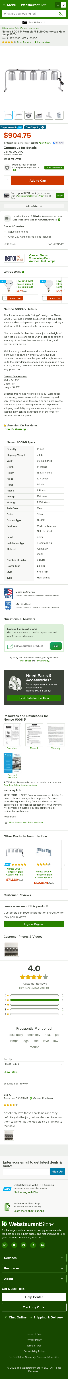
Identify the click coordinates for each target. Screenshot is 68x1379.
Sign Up (57, 1171)
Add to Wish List (34, 206)
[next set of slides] (65, 290)
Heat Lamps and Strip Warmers (36, 822)
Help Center (34, 1297)
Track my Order (34, 1307)
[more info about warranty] (14, 170)
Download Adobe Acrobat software (21, 785)
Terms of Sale (34, 1334)
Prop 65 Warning (15, 429)
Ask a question (42, 42)
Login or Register (34, 924)
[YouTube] (14, 1245)
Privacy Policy (42, 660)
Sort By (8, 1059)
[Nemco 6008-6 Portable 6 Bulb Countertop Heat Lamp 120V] (43, 865)
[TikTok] (33, 1245)
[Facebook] (23, 1245)
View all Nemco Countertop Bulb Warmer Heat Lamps (42, 258)
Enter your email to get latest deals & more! (32, 1164)
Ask (55, 646)
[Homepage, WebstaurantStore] (34, 5)
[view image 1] (11, 949)
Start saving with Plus (26, 1192)
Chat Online (17, 1317)
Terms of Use (24, 660)
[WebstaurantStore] (34, 1224)
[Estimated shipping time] (59, 219)
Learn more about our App (29, 1210)
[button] (8, 115)
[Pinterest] (42, 1245)
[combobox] (34, 13)
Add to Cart (15, 298)
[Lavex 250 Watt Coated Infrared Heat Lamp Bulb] (20, 290)
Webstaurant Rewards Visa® (30, 196)
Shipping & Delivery (48, 1317)
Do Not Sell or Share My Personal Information (34, 1357)
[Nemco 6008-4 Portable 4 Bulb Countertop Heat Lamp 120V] (14, 863)
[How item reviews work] (47, 988)
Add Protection (54, 167)
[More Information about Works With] (23, 272)
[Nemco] (14, 258)
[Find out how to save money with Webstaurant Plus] (3, 281)
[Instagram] (5, 1245)
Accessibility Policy (34, 1351)
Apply (60, 196)
